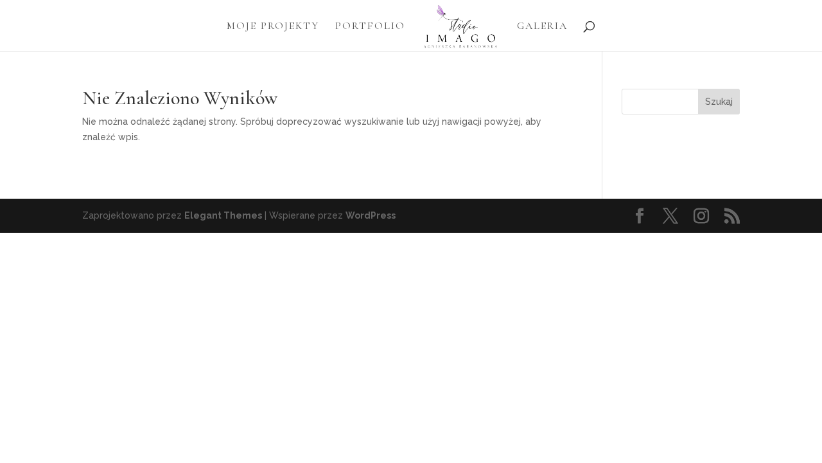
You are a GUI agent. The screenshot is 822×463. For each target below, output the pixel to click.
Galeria (542, 26)
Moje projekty (273, 26)
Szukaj (719, 101)
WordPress (370, 215)
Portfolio (370, 26)
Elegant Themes (223, 215)
